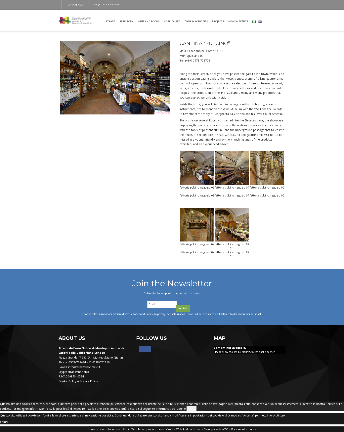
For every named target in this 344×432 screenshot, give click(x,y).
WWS (225, 429)
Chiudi (4, 422)
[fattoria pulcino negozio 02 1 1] (231, 224)
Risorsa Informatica (243, 429)
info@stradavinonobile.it (84, 367)
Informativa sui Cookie (171, 408)
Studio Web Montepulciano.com (143, 429)
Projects (218, 21)
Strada (110, 21)
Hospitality (172, 21)
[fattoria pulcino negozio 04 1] (197, 224)
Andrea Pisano (192, 429)
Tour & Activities (196, 21)
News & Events (238, 21)
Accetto (191, 408)
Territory (126, 21)
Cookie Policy (67, 381)
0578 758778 (201, 60)
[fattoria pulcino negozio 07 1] (231, 168)
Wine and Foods (148, 21)
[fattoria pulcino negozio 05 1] (266, 168)
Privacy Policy (89, 381)
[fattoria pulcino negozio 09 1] (197, 168)
